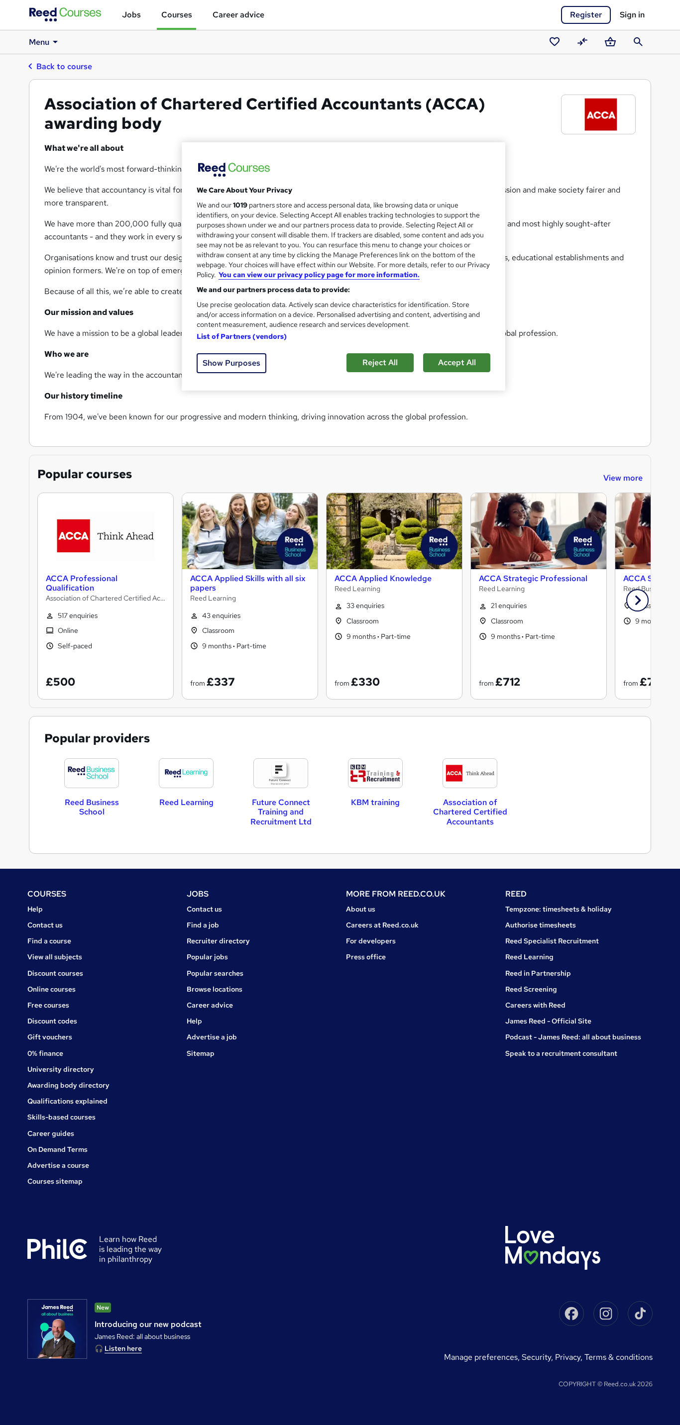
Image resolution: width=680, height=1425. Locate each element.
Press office (366, 956)
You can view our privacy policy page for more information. (319, 274)
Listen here (123, 1348)
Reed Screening (531, 989)
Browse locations (214, 989)
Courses (176, 14)
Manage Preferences (481, 1357)
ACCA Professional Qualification (81, 583)
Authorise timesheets (540, 924)
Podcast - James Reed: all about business (573, 1036)
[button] (637, 600)
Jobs (131, 14)
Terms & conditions (618, 1357)
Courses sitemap (55, 1181)
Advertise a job (212, 1036)
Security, (538, 1357)
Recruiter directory (218, 940)
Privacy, (569, 1357)
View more (623, 478)
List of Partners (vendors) (242, 336)
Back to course (64, 66)
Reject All (380, 362)
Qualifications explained (67, 1101)
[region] (343, 266)
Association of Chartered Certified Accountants (470, 811)
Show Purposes (231, 363)
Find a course (49, 940)
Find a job (203, 924)
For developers (371, 940)
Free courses (48, 1005)
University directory (60, 1069)
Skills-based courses (61, 1117)
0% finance (45, 1053)
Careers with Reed (535, 1005)
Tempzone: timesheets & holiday (558, 909)
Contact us (45, 924)
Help (35, 909)
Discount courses (55, 973)
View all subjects (54, 956)
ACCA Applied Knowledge (383, 578)
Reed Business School (92, 807)
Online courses (51, 989)
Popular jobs (207, 956)
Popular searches (215, 973)
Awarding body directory (68, 1085)
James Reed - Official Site (548, 1021)
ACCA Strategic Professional (533, 578)
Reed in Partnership (538, 973)
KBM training (375, 802)
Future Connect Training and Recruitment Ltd (281, 811)
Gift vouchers (49, 1036)
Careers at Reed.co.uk (382, 924)
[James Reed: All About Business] (57, 1329)
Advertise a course (58, 1165)
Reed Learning (186, 802)
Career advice (238, 14)
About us (360, 909)
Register (586, 14)
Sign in (632, 14)
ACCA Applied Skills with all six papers (248, 583)
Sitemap (201, 1053)
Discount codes (52, 1021)
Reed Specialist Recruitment (552, 940)
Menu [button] (39, 42)
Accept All (457, 362)
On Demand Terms (57, 1149)
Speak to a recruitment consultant (561, 1053)
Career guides (50, 1133)
